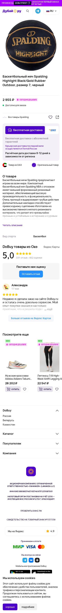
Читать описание (12, 225)
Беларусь (8, 420)
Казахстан (9, 424)
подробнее (28, 607)
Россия (7, 416)
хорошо (10, 607)
